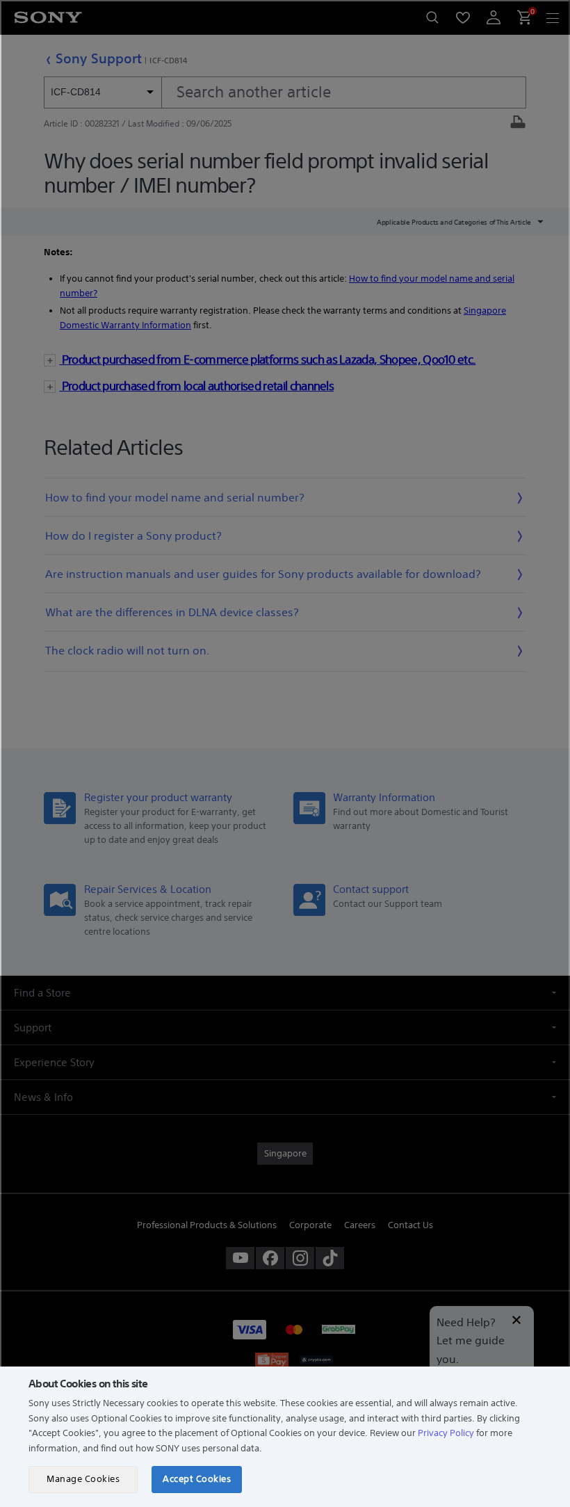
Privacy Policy (446, 1433)
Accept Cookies (197, 1479)
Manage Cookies (83, 1479)
